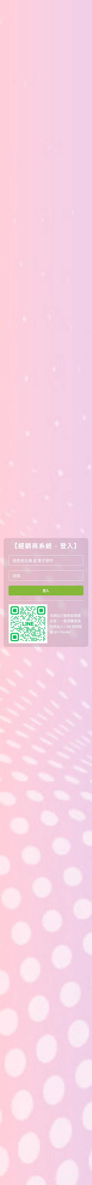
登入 (46, 590)
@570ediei (62, 632)
